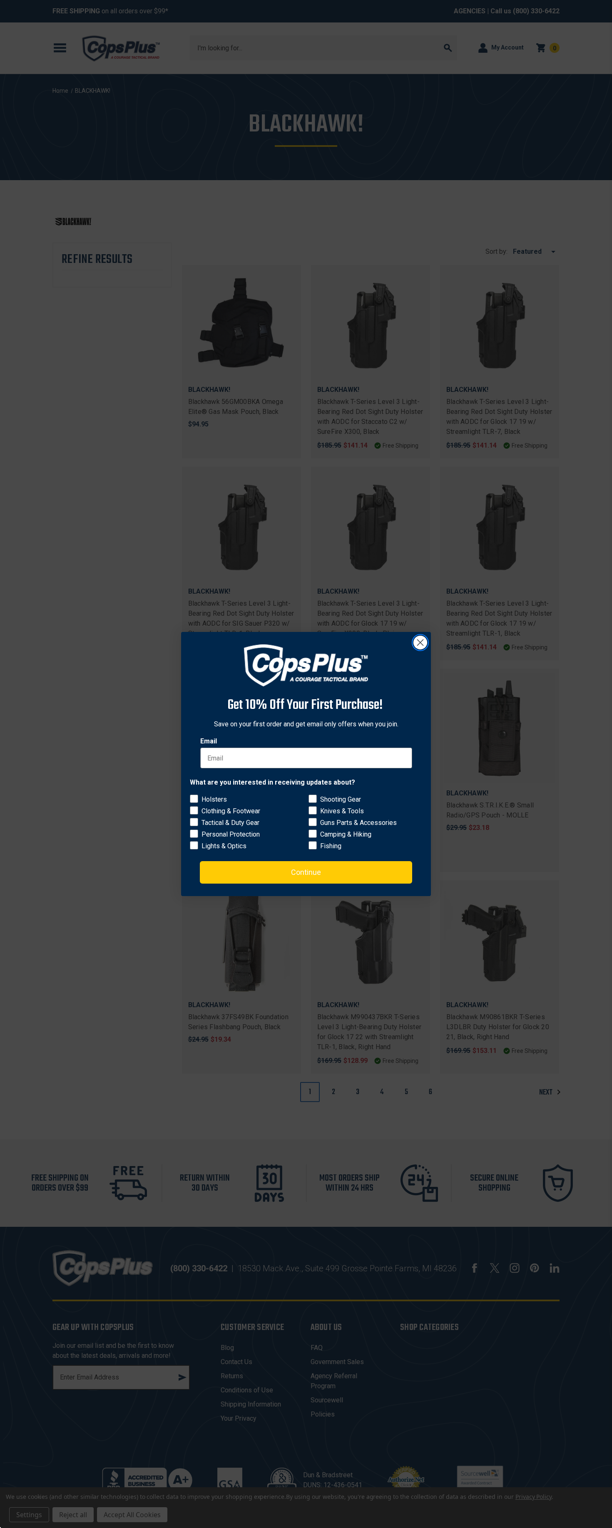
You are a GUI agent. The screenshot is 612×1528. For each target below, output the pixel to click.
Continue (306, 872)
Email (208, 741)
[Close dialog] (420, 642)
